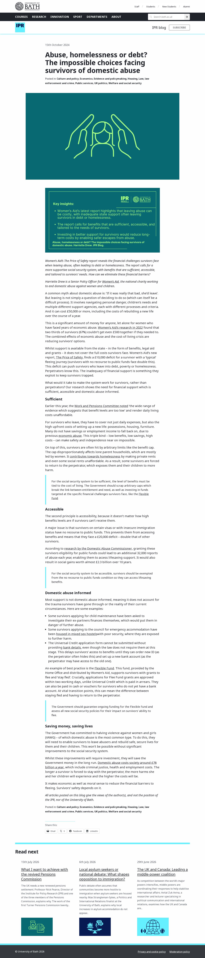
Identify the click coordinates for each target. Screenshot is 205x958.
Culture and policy (68, 78)
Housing (132, 78)
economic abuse (70, 436)
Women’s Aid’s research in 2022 (120, 328)
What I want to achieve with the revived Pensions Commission (44, 874)
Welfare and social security (125, 83)
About (116, 17)
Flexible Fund (104, 668)
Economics (86, 78)
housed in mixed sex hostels (76, 634)
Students (150, 6)
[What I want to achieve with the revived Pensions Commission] (37, 927)
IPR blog (159, 27)
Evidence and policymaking (110, 78)
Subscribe (179, 27)
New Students (169, 6)
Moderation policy (179, 951)
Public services (84, 83)
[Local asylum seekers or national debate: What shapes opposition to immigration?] (95, 927)
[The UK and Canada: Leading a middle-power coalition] (153, 927)
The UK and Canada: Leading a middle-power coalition (162, 872)
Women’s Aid (110, 281)
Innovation (59, 17)
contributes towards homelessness (95, 456)
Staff (136, 6)
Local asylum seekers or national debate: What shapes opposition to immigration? (104, 874)
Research (39, 17)
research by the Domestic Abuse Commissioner (98, 548)
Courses (21, 17)
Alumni (186, 6)
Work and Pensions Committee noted (101, 406)
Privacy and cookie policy (152, 951)
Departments (97, 17)
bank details (72, 647)
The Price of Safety (69, 357)
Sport (77, 17)
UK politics (100, 83)
